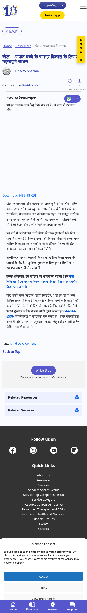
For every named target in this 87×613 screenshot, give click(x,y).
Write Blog (43, 370)
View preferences (43, 599)
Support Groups (43, 519)
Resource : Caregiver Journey (43, 504)
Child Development (23, 343)
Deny (43, 588)
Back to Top (11, 351)
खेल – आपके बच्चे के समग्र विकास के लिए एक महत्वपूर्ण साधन (52, 46)
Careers (43, 529)
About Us (43, 475)
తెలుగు (25, 85)
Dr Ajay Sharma (27, 71)
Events (43, 524)
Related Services (21, 410)
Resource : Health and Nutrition (43, 514)
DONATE (81, 49)
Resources (23, 46)
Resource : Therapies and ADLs (43, 509)
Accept (43, 576)
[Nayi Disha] (10, 10)
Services (43, 485)
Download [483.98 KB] (19, 195)
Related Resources (23, 397)
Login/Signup (53, 5)
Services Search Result (43, 490)
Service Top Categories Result (43, 495)
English (33, 85)
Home (7, 46)
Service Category (43, 499)
